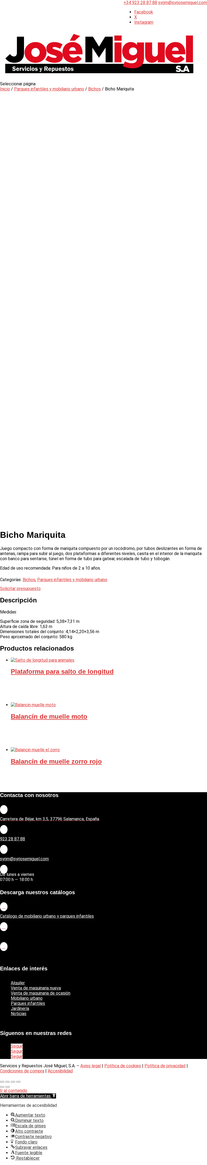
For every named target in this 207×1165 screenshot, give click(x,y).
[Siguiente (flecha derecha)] (7, 1087)
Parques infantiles (28, 1003)
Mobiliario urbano (27, 998)
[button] (28, 1096)
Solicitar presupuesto (20, 588)
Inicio (5, 89)
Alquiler (18, 982)
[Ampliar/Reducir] (2, 1082)
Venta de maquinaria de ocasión (40, 993)
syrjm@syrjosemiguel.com (24, 858)
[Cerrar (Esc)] (18, 1082)
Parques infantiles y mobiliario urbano (49, 89)
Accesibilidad (60, 1070)
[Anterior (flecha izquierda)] (2, 1087)
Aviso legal (90, 1065)
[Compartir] (13, 1082)
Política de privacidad (164, 1065)
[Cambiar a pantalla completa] (7, 1082)
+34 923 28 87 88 (140, 2)
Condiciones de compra (22, 1070)
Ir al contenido (13, 1090)
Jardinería (20, 1008)
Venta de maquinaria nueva (36, 988)
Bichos (94, 89)
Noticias (18, 1013)
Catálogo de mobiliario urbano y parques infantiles (47, 916)
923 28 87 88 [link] (12, 838)
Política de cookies (122, 1065)
